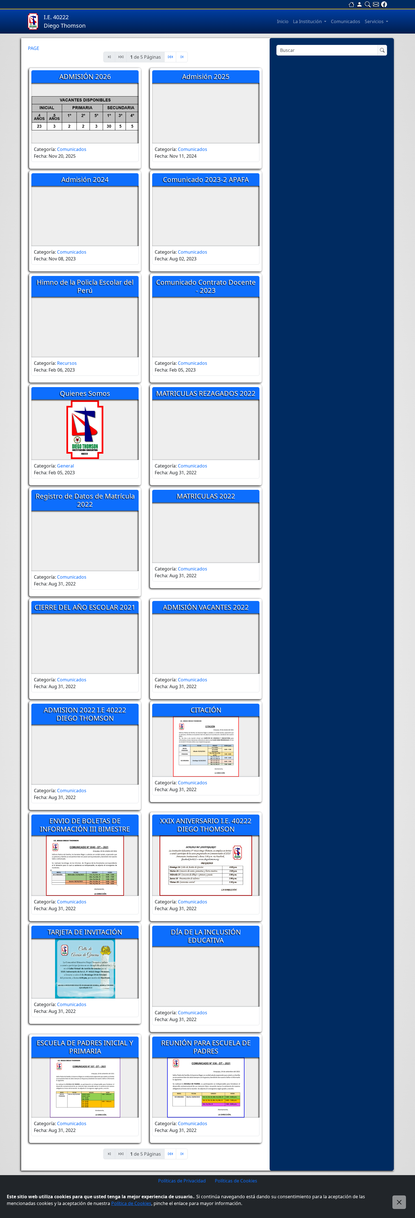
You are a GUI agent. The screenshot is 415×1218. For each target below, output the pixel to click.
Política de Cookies (131, 1203)
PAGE (33, 48)
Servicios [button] (375, 21)
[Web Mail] (376, 4)
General (65, 466)
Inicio (283, 21)
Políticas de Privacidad (182, 1181)
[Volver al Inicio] (351, 4)
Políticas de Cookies (236, 1181)
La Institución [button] (308, 21)
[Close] (399, 1202)
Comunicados (345, 21)
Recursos (67, 363)
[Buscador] (368, 4)
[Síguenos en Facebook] (384, 4)
